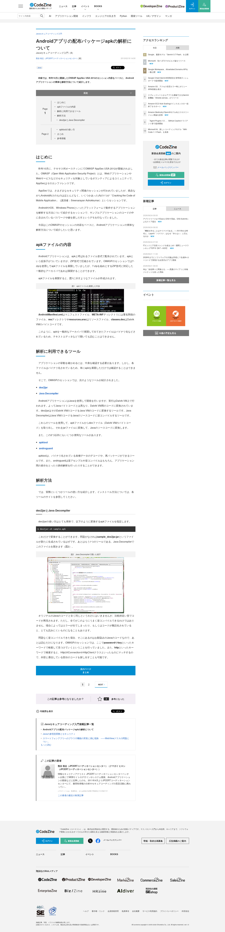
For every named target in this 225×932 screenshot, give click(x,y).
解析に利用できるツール (69, 111)
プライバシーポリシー (169, 911)
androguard (46, 448)
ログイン (167, 182)
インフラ (86, 15)
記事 (74, 6)
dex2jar (43, 387)
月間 (177, 47)
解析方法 (61, 115)
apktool (43, 442)
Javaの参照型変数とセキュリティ (59, 733)
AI (50, 15)
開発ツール (136, 15)
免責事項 (125, 911)
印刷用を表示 (46, 711)
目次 (86, 92)
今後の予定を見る (167, 333)
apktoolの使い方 (67, 129)
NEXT (100, 684)
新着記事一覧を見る (166, 280)
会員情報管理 (113, 911)
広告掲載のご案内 (177, 840)
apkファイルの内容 (66, 106)
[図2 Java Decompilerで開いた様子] (85, 585)
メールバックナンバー (168, 167)
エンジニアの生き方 (105, 15)
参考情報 (61, 138)
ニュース (63, 6)
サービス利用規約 (149, 911)
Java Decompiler (48, 393)
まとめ (60, 133)
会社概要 (135, 911)
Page (45, 133)
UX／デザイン (153, 15)
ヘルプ (86, 911)
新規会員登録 (167, 175)
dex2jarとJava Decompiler (72, 119)
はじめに (61, 102)
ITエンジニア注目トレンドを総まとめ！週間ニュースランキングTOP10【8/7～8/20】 (166, 246)
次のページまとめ (85, 670)
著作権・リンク (98, 911)
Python (123, 15)
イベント (85, 6)
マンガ (168, 15)
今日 (155, 47)
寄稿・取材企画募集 (153, 840)
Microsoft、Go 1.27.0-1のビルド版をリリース (167, 60)
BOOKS (98, 6)
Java (39, 67)
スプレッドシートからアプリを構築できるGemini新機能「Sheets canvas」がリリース (168, 96)
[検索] (41, 16)
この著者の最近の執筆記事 (71, 795)
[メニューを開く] (21, 6)
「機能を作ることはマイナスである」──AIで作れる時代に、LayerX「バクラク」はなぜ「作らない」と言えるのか (165, 233)
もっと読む (46, 744)
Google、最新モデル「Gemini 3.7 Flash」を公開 (168, 54)
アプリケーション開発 (66, 15)
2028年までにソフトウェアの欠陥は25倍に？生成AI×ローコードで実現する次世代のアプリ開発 (166, 258)
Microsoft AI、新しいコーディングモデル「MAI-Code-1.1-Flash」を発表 (167, 130)
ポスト (118, 67)
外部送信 (185, 911)
